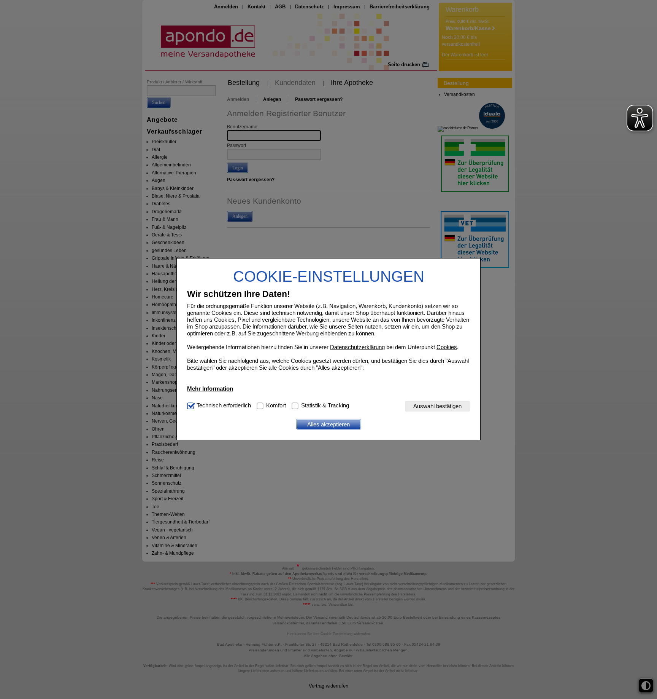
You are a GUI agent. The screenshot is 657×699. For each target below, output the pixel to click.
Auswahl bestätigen (437, 406)
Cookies (446, 347)
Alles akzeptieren (328, 424)
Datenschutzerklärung (357, 347)
